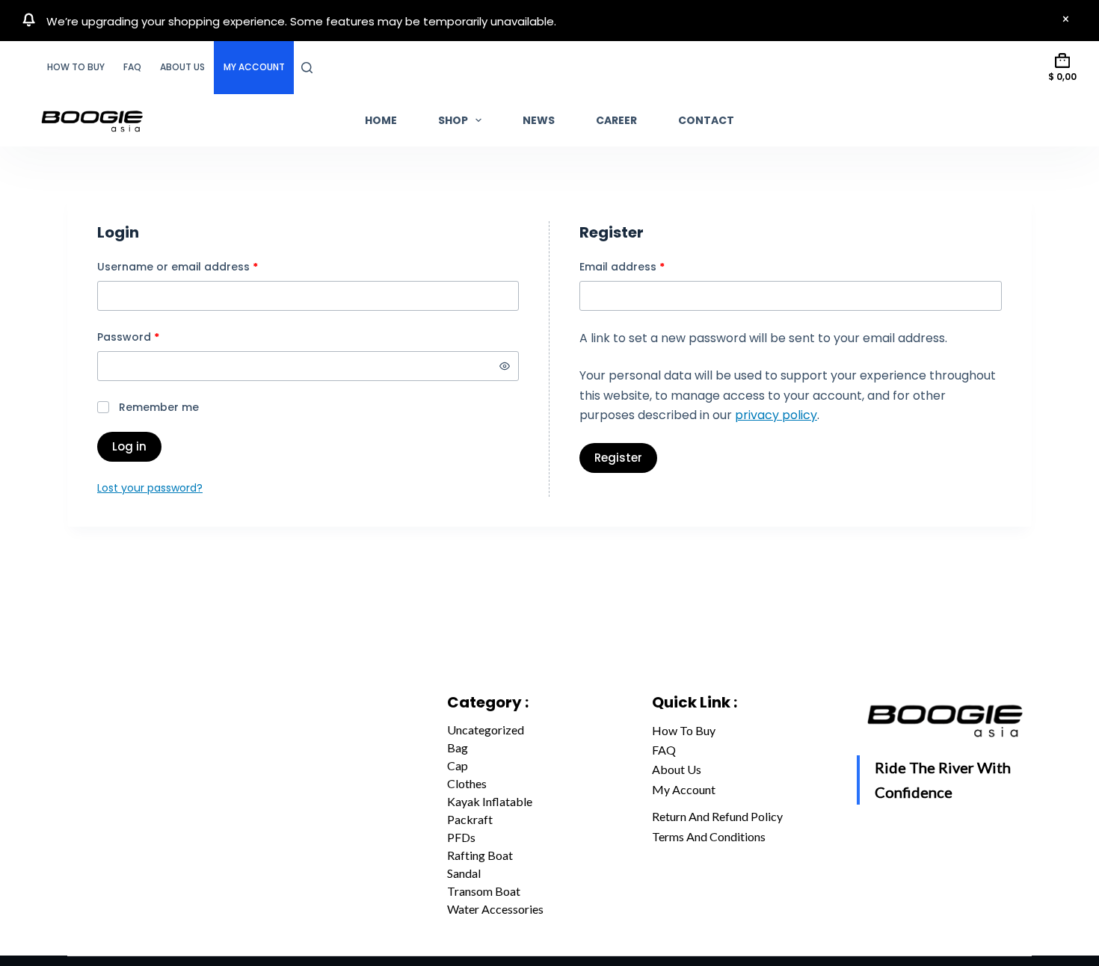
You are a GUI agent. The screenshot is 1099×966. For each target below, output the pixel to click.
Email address (645, 266)
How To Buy (76, 67)
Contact (706, 120)
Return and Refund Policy (717, 816)
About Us (182, 67)
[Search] (307, 67)
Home (381, 120)
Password (152, 336)
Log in (129, 446)
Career (616, 120)
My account (254, 67)
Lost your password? (150, 487)
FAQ (132, 67)
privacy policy (776, 415)
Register (618, 457)
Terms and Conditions (709, 836)
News (539, 120)
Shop (453, 120)
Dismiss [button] (1065, 20)
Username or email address (201, 266)
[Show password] (504, 366)
